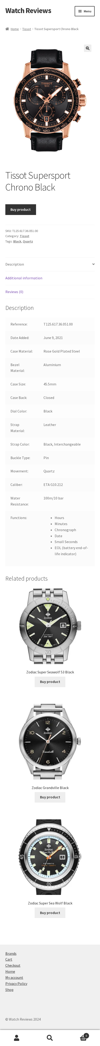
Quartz (28, 241)
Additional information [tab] (23, 278)
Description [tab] (14, 264)
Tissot (26, 29)
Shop (9, 989)
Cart (8, 959)
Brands (11, 953)
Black (17, 241)
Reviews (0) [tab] (14, 291)
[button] (87, 48)
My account (14, 977)
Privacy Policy (16, 983)
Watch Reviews (28, 10)
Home (15, 29)
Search (50, 1038)
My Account (16, 1038)
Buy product (20, 209)
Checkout (12, 965)
